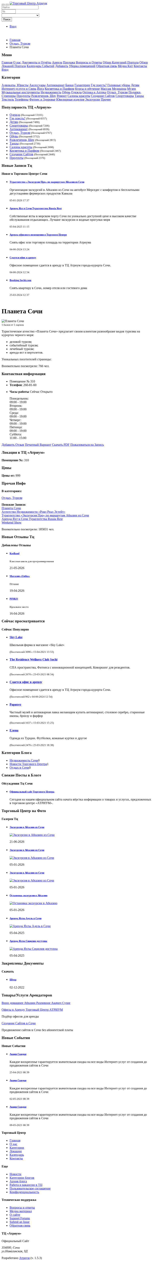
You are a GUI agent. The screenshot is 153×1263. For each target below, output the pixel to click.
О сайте (15, 1214)
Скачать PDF (61, 444)
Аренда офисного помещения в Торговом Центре (38, 234)
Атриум (24, 1258)
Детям (135, 85)
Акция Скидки (18, 1054)
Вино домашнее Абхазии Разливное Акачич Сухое (36, 1003)
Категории (17, 1147)
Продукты (23, 96)
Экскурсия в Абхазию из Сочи (27, 850)
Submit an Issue (19, 1222)
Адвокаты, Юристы (15, 85)
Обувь (66, 92)
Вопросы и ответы (22, 1207)
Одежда (76, 92)
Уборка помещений (82, 66)
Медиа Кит (125, 66)
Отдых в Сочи (19, 767)
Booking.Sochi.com (20, 280)
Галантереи (82, 85)
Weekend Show (12, 522)
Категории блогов (22, 1177)
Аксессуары (37, 85)
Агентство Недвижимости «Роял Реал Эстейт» (33, 511)
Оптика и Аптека (94, 92)
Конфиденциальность (24, 1192)
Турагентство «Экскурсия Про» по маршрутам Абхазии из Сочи (47, 181)
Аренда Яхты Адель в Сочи (25, 918)
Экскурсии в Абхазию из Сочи (27, 827)
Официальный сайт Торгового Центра (32, 791)
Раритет (15, 704)
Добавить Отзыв (13, 444)
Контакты (140, 66)
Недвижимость (51, 92)
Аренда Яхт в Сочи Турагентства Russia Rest (36, 208)
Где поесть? (99, 85)
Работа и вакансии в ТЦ (26, 1185)
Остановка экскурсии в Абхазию (28, 895)
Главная (15, 40)
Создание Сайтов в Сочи (19, 1023)
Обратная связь (106, 66)
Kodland (14, 553)
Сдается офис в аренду (23, 257)
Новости (15, 1174)
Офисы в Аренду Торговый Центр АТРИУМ (32, 1009)
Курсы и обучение (87, 88)
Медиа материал (21, 1211)
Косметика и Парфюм (59, 88)
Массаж (106, 88)
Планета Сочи (11, 508)
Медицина (119, 88)
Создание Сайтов (103, 96)
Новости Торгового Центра (28, 764)
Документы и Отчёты (36, 62)
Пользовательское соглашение (30, 1188)
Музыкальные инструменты (21, 92)
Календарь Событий (40, 66)
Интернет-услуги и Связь (19, 88)
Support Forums (20, 1218)
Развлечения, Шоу (43, 96)
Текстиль (8, 99)
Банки (69, 85)
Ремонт (62, 96)
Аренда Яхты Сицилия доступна (28, 940)
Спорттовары (125, 96)
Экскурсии (92, 99)
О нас (17, 62)
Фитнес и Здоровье (42, 99)
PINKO (14, 598)
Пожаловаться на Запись (87, 444)
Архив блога (18, 1181)
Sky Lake (16, 637)
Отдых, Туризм (117, 92)
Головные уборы (118, 85)
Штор (13, 979)
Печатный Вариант (38, 444)
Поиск (6, 19)
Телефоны (21, 99)
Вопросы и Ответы (89, 62)
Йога (40, 88)
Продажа (69, 62)
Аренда (57, 62)
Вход (13, 26)
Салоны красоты (79, 96)
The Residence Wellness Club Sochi (33, 659)
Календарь (17, 1154)
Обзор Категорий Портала (121, 62)
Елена (14, 730)
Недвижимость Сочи (24, 760)
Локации (16, 1151)
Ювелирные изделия (70, 99)
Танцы (139, 96)
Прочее (106, 99)
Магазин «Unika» (20, 576)
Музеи (131, 88)
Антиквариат (55, 85)
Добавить (61, 66)
